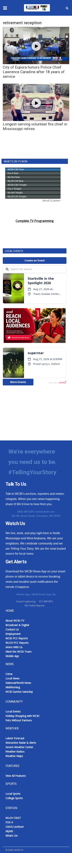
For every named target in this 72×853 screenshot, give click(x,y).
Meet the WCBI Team (19, 651)
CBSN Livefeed (14, 826)
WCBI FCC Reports (17, 638)
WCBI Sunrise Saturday (19, 691)
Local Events (13, 711)
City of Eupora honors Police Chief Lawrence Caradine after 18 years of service (34, 72)
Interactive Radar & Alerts (21, 742)
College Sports (14, 798)
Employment (13, 634)
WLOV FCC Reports (17, 642)
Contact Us (12, 629)
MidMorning (13, 687)
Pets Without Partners (19, 720)
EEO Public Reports (34, 605)
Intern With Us (14, 647)
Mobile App (23, 594)
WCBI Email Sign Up (44, 594)
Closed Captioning (25, 601)
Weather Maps (14, 756)
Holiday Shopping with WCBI (22, 716)
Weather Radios (15, 751)
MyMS (9, 831)
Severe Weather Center (19, 747)
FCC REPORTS (46, 601)
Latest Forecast (15, 738)
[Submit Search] (67, 8)
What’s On (12, 835)
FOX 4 (9, 822)
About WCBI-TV (15, 620)
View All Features (16, 775)
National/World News (18, 683)
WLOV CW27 (13, 818)
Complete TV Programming (35, 221)
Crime (9, 674)
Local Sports (13, 793)
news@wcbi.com (45, 511)
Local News (13, 678)
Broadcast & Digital (17, 625)
